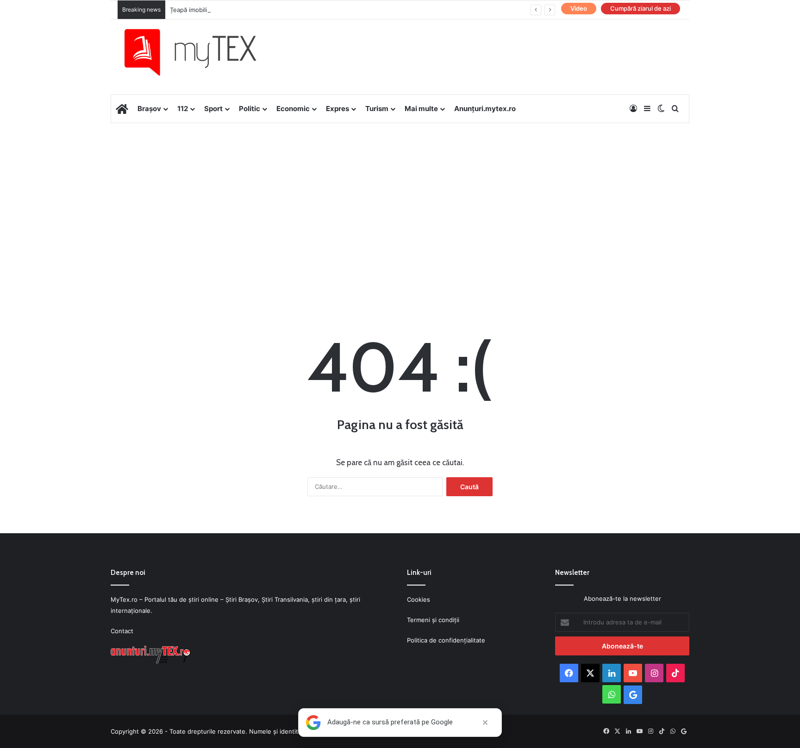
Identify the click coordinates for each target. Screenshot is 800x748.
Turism (376, 108)
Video (578, 8)
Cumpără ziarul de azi (640, 8)
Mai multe (421, 108)
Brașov (149, 108)
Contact (122, 631)
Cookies (418, 599)
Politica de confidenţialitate (446, 640)
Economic (293, 108)
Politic (249, 108)
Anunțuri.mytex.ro (485, 108)
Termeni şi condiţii (433, 619)
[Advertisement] (400, 197)
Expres (337, 108)
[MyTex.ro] (199, 52)
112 (182, 108)
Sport (213, 108)
